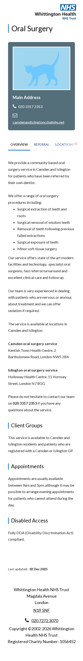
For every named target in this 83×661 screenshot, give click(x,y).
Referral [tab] (41, 144)
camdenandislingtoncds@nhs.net (38, 122)
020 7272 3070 (44, 620)
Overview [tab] (19, 144)
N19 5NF (41, 610)
